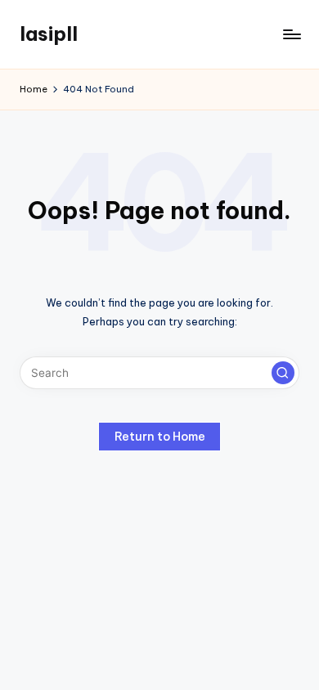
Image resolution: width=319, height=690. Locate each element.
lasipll (49, 33)
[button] (283, 372)
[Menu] (291, 33)
